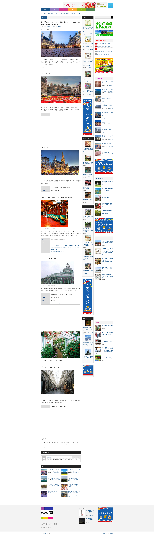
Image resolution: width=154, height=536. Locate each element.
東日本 (45, 9)
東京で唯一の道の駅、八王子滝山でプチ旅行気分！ (88, 217)
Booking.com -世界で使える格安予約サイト (104, 46)
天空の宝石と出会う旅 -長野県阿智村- (89, 519)
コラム (72, 9)
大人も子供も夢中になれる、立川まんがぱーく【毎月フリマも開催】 (88, 244)
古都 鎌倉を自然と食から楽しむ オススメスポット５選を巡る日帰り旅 (107, 212)
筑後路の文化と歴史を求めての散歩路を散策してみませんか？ (88, 258)
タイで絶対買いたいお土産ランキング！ (88, 78)
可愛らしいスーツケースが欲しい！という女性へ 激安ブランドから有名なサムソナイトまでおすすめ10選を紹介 (107, 349)
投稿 (90, 9)
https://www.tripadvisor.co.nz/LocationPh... (49, 228)
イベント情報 (89, 33)
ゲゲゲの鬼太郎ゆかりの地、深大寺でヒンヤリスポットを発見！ (88, 230)
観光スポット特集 (50, 13)
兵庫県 (112, 153)
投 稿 (110, 5)
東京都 (103, 101)
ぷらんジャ (47, 533)
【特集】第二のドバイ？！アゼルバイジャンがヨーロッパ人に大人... (107, 114)
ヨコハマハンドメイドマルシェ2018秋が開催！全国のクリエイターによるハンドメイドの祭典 (88, 45)
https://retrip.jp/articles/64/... (47, 104)
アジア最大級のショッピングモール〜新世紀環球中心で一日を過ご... (107, 105)
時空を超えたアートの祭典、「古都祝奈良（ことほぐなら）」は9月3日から (90, 512)
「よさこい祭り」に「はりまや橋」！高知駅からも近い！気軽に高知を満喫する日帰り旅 (107, 260)
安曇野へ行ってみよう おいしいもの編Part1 (87, 200)
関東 (69, 508)
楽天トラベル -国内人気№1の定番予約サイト (104, 43)
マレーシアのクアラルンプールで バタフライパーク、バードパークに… (54, 485)
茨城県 (74, 472)
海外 (63, 9)
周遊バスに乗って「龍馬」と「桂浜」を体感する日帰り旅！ (107, 269)
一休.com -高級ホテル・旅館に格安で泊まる (104, 51)
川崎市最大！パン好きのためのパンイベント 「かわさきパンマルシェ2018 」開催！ (88, 29)
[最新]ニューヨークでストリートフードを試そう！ (88, 175)
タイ (91, 81)
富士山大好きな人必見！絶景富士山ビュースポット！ (88, 343)
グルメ (110, 153)
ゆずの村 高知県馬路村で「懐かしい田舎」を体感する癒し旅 (107, 276)
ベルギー (45, 13)
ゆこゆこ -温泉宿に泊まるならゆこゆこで (104, 54)
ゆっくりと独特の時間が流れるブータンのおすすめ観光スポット (74, 492)
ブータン (74, 495)
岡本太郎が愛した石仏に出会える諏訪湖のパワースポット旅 (107, 183)
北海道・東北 (62, 508)
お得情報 (88, 81)
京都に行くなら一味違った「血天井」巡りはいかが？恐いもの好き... (107, 83)
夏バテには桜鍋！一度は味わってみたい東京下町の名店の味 (88, 150)
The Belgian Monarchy (55, 303)
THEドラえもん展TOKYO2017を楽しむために (88, 91)
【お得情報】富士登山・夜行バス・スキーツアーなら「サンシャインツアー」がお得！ (107, 357)
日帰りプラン (89, 332)
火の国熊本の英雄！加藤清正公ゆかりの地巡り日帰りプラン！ (88, 358)
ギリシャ (53, 472)
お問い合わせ (105, 533)
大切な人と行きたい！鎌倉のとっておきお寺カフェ (88, 163)
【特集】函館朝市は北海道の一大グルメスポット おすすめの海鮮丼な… (74, 485)
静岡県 (86, 347)
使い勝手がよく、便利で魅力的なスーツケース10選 (107, 333)
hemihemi (59, 26)
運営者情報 (111, 533)
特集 (81, 9)
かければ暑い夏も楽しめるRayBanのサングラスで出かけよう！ (107, 341)
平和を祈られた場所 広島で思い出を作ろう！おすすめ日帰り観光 (107, 243)
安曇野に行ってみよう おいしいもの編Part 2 (87, 188)
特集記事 (105, 118)
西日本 (54, 9)
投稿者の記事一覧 (76, 457)
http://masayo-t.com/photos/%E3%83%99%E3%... (50, 176)
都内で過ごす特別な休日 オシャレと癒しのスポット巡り (88, 329)
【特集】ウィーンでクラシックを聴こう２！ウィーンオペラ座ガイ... (107, 137)
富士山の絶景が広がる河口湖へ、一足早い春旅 (107, 189)
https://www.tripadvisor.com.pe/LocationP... (49, 395)
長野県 (88, 522)
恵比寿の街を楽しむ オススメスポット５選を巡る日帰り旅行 (107, 205)
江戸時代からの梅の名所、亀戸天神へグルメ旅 (107, 197)
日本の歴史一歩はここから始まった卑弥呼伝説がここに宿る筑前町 (88, 272)
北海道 (53, 479)
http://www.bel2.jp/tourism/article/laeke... (49, 285)
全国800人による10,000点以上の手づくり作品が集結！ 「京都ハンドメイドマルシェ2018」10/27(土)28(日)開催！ (88, 63)
